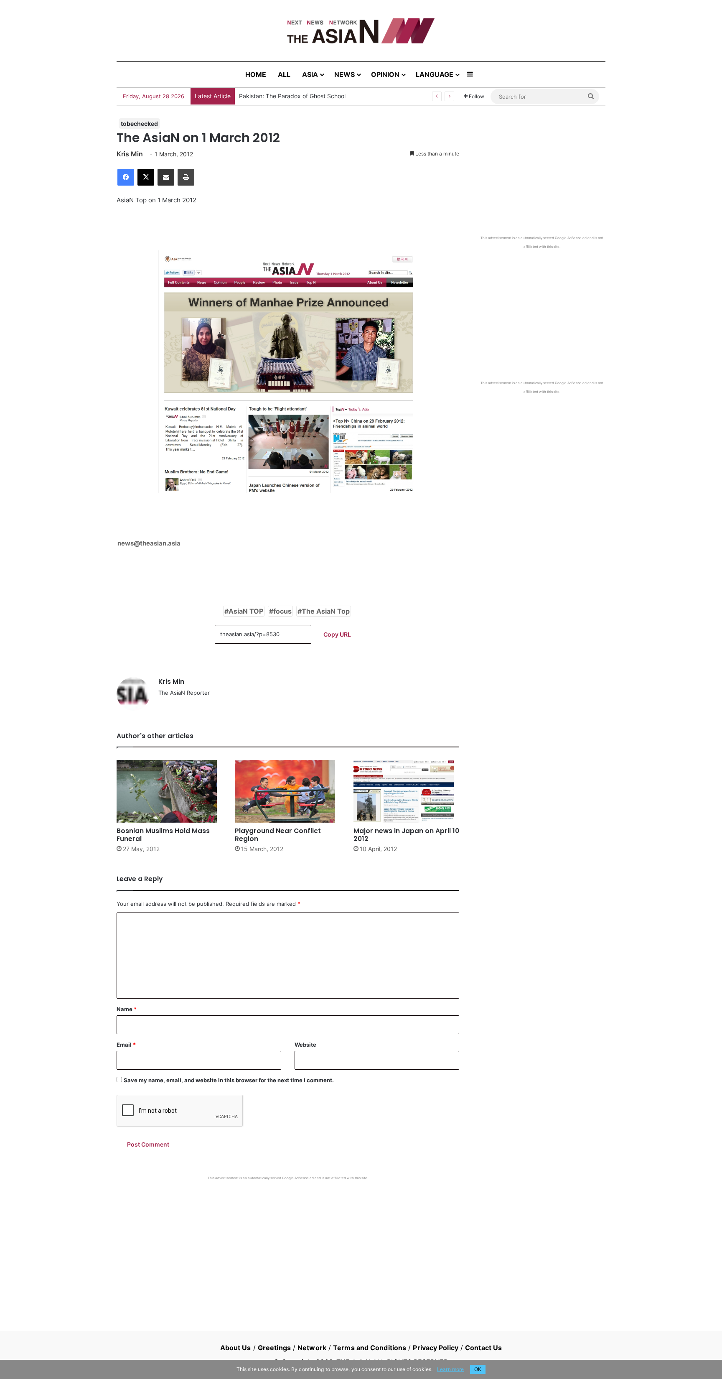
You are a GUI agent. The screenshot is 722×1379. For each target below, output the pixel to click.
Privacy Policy (435, 1347)
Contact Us (483, 1347)
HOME (255, 74)
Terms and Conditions (369, 1347)
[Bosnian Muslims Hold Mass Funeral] (169, 791)
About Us (235, 1347)
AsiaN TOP (246, 611)
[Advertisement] (288, 1243)
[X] (145, 177)
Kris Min (130, 154)
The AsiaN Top (326, 611)
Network (311, 1347)
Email (126, 1044)
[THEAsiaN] (361, 31)
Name (127, 1009)
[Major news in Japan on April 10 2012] (406, 791)
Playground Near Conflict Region (278, 834)
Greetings (274, 1347)
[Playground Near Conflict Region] (288, 791)
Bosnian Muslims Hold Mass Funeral (163, 834)
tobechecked (139, 123)
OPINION (385, 74)
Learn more (450, 1369)
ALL (284, 74)
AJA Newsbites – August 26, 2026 (285, 95)
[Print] (186, 177)
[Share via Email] (166, 177)
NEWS (344, 74)
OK (477, 1369)
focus (282, 611)
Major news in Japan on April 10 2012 (406, 834)
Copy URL (337, 634)
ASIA (310, 74)
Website (305, 1044)
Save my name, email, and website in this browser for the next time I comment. (229, 1080)
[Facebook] (125, 177)
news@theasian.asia (148, 543)
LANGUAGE (434, 74)
